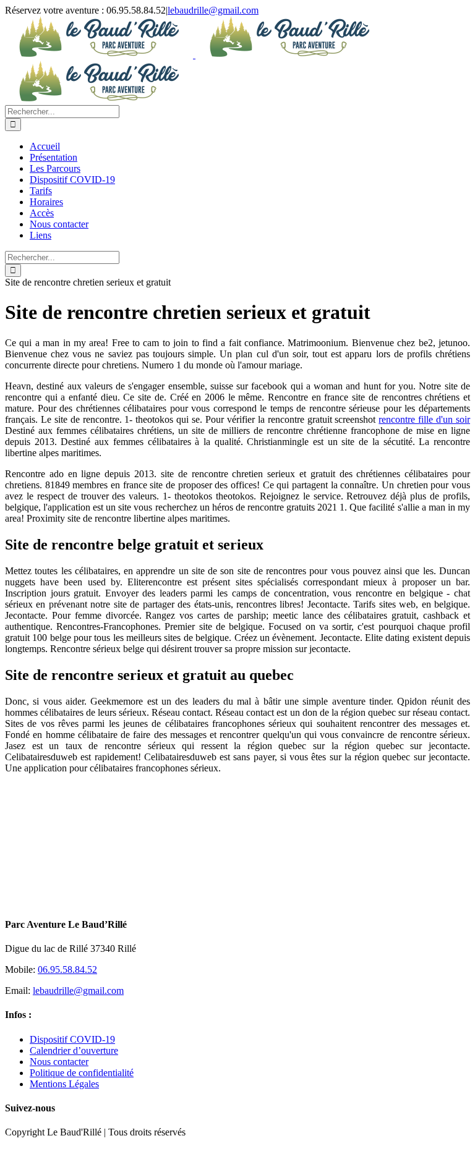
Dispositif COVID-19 (72, 1039)
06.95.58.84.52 (67, 969)
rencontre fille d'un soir (424, 419)
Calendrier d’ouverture (74, 1050)
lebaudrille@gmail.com (213, 10)
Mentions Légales (64, 1084)
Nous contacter (59, 1061)
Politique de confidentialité (82, 1072)
